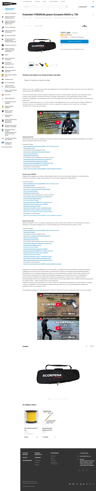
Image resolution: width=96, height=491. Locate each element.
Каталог (25, 457)
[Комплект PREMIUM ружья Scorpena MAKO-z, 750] (58, 374)
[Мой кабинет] (93, 2)
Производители (27, 460)
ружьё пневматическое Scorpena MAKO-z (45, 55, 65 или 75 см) (41, 146)
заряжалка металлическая (31, 155)
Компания (38, 457)
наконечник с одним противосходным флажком (36, 152)
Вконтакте (79, 470)
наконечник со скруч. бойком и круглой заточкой (37, 209)
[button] (49, 399)
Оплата (52, 458)
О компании (37, 460)
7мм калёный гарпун (29, 148)
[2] (27, 26)
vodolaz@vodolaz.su (85, 456)
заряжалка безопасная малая (31, 206)
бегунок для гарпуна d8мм (30, 200)
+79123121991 (83, 7)
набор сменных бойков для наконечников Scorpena (37, 211)
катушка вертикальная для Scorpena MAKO (35, 161)
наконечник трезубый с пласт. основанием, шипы (37, 208)
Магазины (53, 456)
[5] (31, 26)
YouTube (83, 470)
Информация (54, 453)
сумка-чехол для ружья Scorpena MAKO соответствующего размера (42, 168)
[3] (28, 26)
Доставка (53, 460)
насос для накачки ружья (30, 153)
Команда (37, 464)
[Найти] (66, 6)
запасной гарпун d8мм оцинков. (32, 198)
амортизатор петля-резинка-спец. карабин (35, 165)
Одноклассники (87, 470)
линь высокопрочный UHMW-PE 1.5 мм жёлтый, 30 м (38, 163)
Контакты (37, 462)
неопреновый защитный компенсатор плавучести (37, 159)
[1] (26, 26)
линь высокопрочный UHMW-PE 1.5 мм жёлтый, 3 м (37, 202)
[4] (30, 26)
